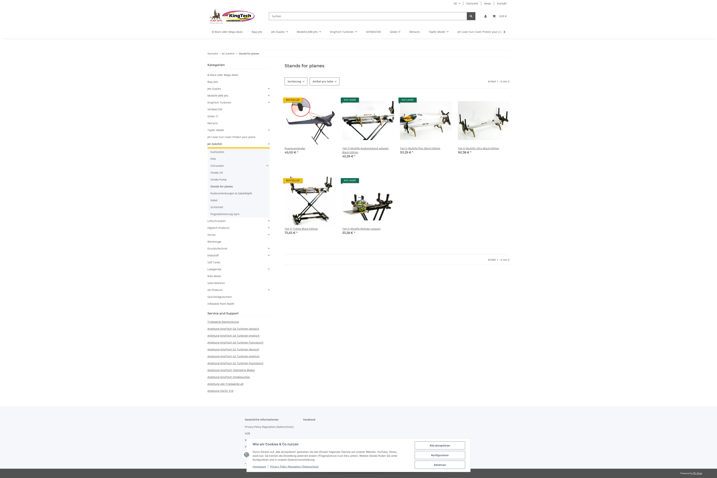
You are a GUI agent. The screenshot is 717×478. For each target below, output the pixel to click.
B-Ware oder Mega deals (222, 75)
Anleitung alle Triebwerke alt (225, 384)
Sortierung (294, 81)
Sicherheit (216, 207)
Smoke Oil (216, 172)
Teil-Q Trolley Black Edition (301, 229)
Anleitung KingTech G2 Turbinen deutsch (233, 349)
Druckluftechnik (217, 248)
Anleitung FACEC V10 (220, 391)
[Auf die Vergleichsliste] (330, 101)
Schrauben (217, 165)
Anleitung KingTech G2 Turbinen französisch (235, 363)
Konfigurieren (440, 455)
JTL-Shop (697, 473)
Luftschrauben (216, 221)
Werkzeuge (214, 241)
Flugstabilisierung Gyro (224, 214)
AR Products (215, 290)
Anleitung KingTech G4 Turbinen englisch (233, 335)
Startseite (472, 3)
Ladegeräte (214, 269)
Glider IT (212, 116)
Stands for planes (221, 186)
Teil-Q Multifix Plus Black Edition (420, 148)
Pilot (213, 159)
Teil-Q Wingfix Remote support (361, 229)
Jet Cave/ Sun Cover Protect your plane (231, 137)
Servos (211, 234)
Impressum (259, 466)
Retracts (212, 123)
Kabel (214, 200)
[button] (485, 16)
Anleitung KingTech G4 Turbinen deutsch (233, 328)
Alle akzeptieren (440, 445)
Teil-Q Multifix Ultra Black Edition (478, 148)
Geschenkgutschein (219, 297)
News (487, 3)
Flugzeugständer (295, 148)
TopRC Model (215, 130)
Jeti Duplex (214, 88)
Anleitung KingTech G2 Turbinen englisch (233, 356)
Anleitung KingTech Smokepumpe (228, 377)
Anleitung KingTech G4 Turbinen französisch (235, 342)
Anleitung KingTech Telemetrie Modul (231, 370)
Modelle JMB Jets (217, 95)
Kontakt (502, 3)
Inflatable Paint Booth (220, 303)
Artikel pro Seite (323, 81)
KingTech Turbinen (219, 102)
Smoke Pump (218, 179)
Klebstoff (213, 255)
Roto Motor (214, 276)
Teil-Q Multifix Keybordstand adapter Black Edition (365, 150)
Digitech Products (218, 228)
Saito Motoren (216, 283)
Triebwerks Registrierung (223, 322)
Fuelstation (217, 152)
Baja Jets (212, 82)
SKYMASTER (214, 109)
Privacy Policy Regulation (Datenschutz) (294, 466)
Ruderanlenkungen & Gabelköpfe (231, 193)
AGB (247, 433)
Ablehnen (440, 464)
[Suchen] (471, 16)
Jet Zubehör (214, 144)
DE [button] (455, 3)
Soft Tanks (213, 262)
